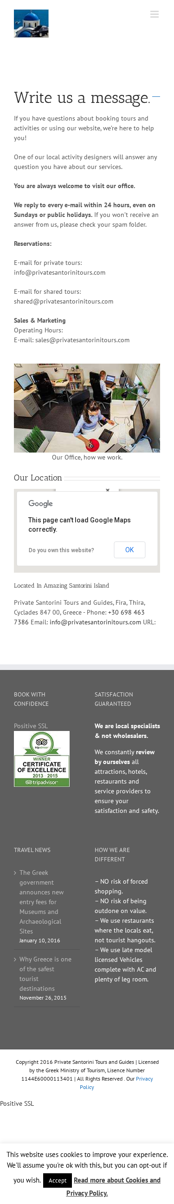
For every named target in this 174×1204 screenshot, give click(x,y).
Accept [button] (57, 1180)
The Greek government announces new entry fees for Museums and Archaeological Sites (41, 901)
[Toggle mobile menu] (155, 14)
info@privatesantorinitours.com (95, 622)
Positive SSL (30, 726)
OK (129, 550)
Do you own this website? (61, 550)
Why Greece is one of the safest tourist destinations (45, 974)
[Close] (108, 490)
